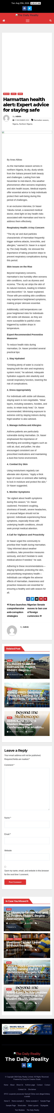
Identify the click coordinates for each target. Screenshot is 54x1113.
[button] (50, 21)
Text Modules (20, 1110)
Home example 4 (32, 1101)
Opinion (9, 939)
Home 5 (7, 1101)
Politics (18, 939)
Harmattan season (41, 120)
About (12, 1085)
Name (7, 818)
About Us (19, 1085)
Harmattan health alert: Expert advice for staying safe (26, 104)
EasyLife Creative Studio (31, 1079)
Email (7, 834)
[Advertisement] (27, 60)
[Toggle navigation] (27, 20)
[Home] (4, 21)
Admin (18, 116)
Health (6, 94)
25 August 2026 (16, 675)
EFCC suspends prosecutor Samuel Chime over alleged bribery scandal (27, 1095)
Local (13, 94)
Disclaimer (32, 1089)
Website (8, 850)
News (20, 94)
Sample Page (45, 1101)
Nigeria (15, 124)
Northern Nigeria (25, 124)
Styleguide (44, 1105)
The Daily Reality (27, 1059)
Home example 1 (18, 1101)
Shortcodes (22, 1105)
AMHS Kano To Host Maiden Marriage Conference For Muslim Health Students (24, 725)
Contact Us (22, 1089)
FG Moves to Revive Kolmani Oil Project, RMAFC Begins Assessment (21, 668)
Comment (9, 765)
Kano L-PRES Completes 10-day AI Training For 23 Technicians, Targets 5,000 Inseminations (26, 697)
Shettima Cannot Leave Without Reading (23, 943)
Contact (40, 1085)
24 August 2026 (16, 703)
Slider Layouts (33, 1105)
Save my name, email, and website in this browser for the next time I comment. (26, 873)
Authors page (30, 1085)
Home (6, 1085)
